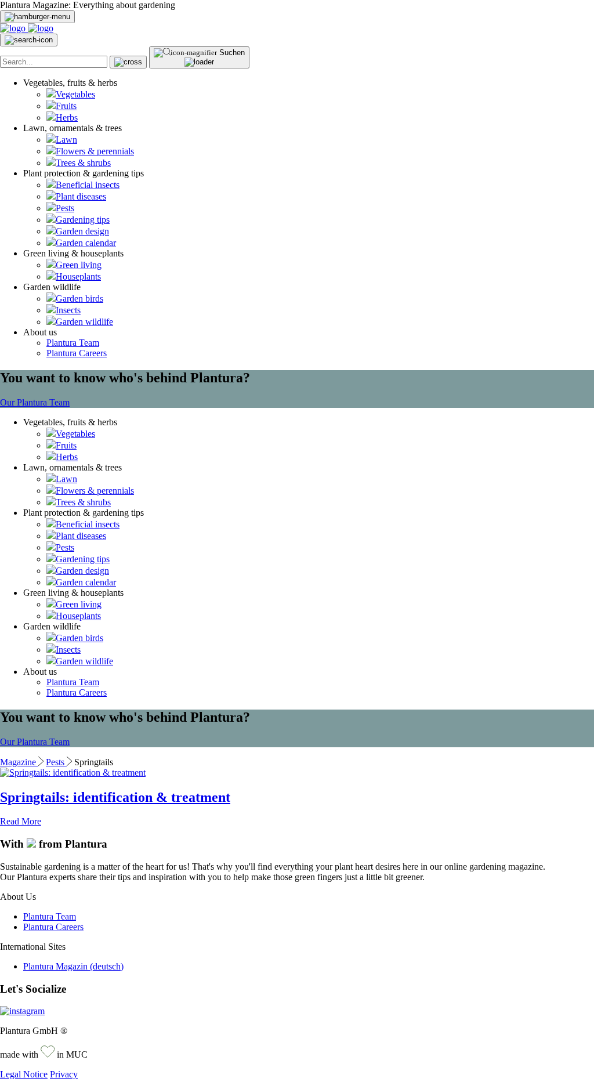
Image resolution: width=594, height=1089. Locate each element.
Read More (20, 821)
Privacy (64, 1074)
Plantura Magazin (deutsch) (73, 966)
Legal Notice (24, 1074)
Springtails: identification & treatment (115, 797)
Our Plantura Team (35, 402)
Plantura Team (72, 343)
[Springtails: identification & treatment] (73, 772)
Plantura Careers (76, 353)
